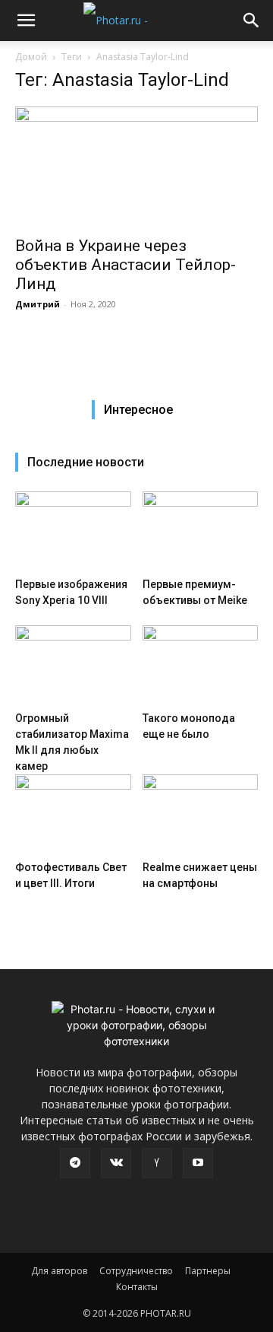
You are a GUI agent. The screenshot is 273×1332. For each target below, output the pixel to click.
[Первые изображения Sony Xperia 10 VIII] (73, 531)
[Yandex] (157, 1163)
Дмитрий (37, 304)
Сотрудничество (136, 1270)
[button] (26, 20)
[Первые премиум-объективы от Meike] (201, 531)
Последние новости (85, 462)
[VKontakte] (116, 1163)
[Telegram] (75, 1163)
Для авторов (59, 1270)
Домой (31, 56)
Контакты (137, 1286)
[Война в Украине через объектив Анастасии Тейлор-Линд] (136, 166)
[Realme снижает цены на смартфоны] (201, 814)
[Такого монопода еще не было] (201, 665)
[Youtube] (198, 1163)
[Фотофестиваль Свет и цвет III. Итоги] (73, 814)
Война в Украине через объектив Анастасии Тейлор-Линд (125, 265)
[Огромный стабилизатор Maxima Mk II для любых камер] (73, 665)
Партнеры (208, 1270)
